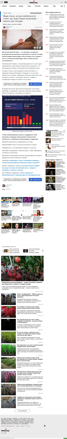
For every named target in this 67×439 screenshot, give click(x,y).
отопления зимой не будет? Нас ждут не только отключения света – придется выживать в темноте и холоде (21, 168)
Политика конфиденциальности (8, 426)
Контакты (28, 426)
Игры (29, 6)
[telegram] (37, 48)
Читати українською (36, 13)
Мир (54, 6)
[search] (65, 2)
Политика (37, 6)
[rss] (62, 2)
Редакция (23, 426)
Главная (4, 6)
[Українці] (33, 2)
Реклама (18, 426)
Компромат (12, 6)
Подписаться (36, 84)
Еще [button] (62, 6)
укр (2, 2)
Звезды (21, 6)
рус (6, 2)
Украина (46, 6)
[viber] (40, 48)
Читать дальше (22, 410)
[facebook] (35, 48)
